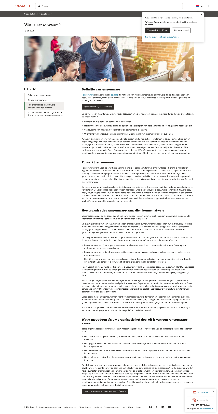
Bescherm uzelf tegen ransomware (98, 106)
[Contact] (207, 6)
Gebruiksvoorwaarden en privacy (50, 407)
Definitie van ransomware (39, 95)
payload (114, 94)
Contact (138, 407)
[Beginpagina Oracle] (23, 6)
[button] (10, 6)
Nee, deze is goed (181, 30)
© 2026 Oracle (29, 407)
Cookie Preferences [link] (69, 407)
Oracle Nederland (30, 14)
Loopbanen (98, 407)
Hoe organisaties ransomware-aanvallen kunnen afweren (42, 106)
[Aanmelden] (202, 6)
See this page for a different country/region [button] (162, 37)
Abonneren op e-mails (111, 407)
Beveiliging (45, 14)
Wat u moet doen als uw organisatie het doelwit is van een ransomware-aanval (46, 113)
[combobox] (109, 6)
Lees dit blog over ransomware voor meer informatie (105, 391)
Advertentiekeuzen (85, 407)
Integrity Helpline (127, 407)
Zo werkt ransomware (38, 100)
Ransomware (88, 94)
